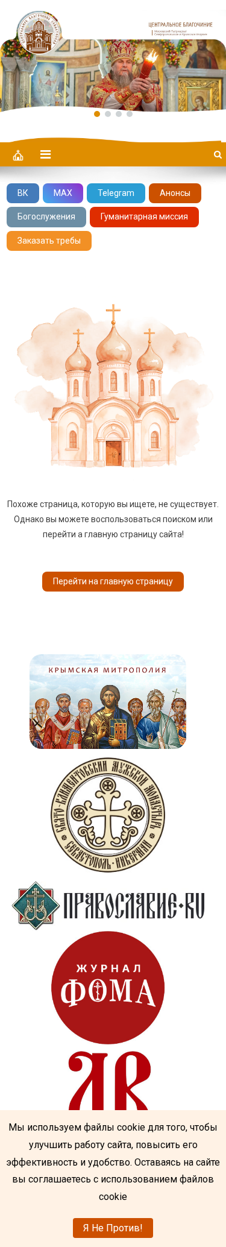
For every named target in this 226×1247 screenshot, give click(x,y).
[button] (113, 56)
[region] (113, 56)
